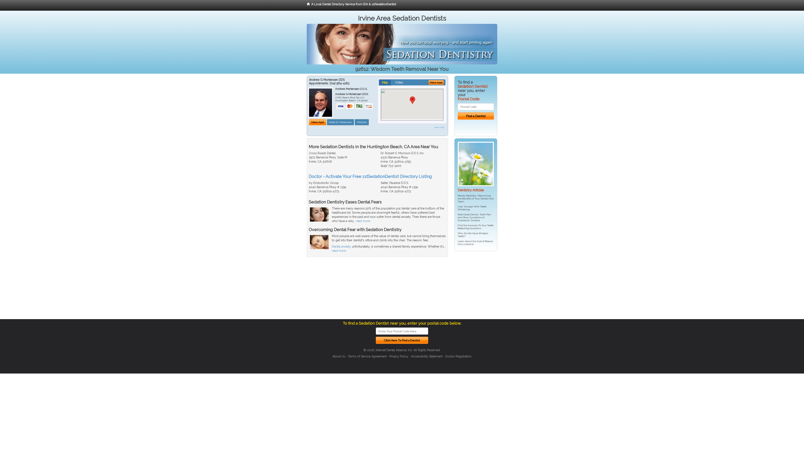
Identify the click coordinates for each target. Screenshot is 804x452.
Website (362, 122)
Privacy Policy (398, 356)
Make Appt (317, 122)
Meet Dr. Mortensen (340, 122)
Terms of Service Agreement (367, 356)
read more (363, 221)
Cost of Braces (485, 241)
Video (399, 82)
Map (385, 82)
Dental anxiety (341, 246)
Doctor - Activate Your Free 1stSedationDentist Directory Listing (370, 176)
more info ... (440, 127)
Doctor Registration (458, 356)
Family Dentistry (467, 195)
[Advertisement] (475, 286)
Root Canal (464, 214)
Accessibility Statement (426, 356)
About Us (338, 356)
